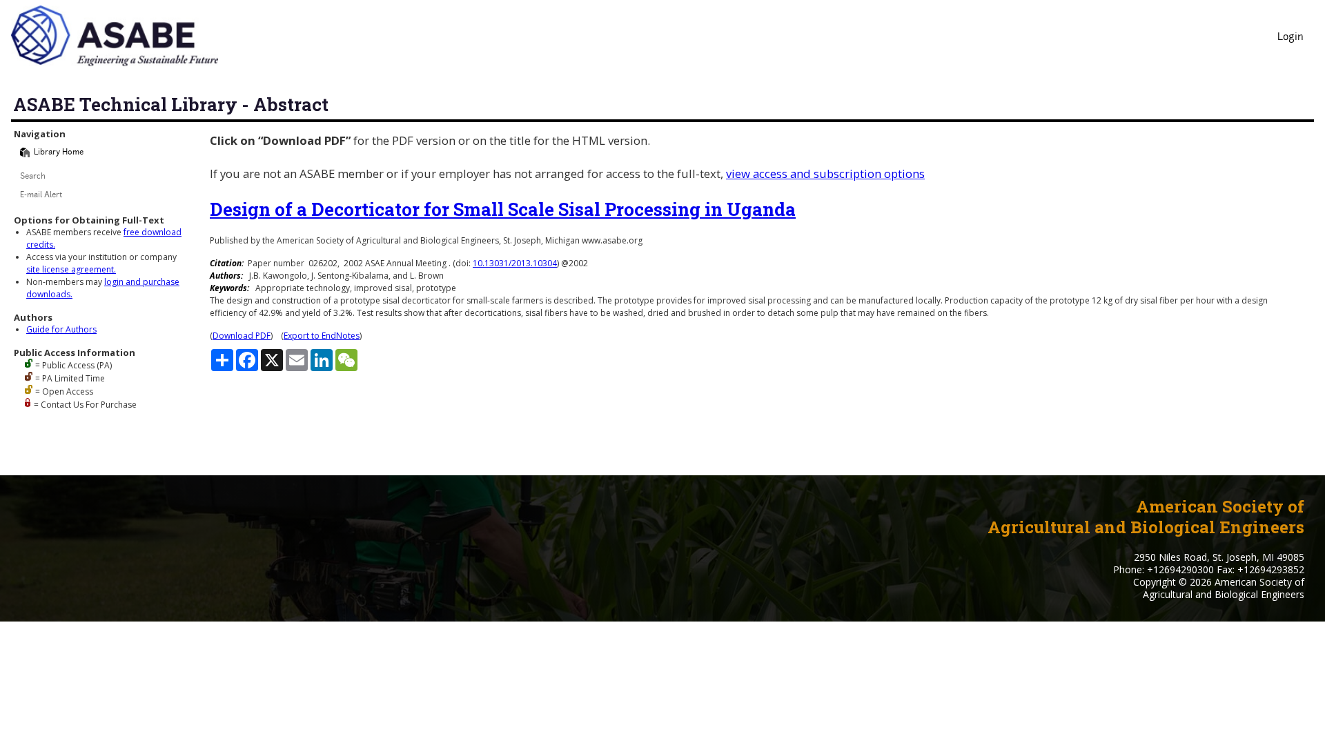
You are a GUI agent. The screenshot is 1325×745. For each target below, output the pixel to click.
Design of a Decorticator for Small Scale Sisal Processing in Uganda (503, 209)
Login (1290, 37)
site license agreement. (71, 269)
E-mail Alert (41, 195)
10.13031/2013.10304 (515, 263)
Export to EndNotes (322, 335)
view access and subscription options (825, 173)
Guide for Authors (61, 329)
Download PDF (242, 335)
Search (33, 177)
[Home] (25, 152)
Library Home (59, 153)
